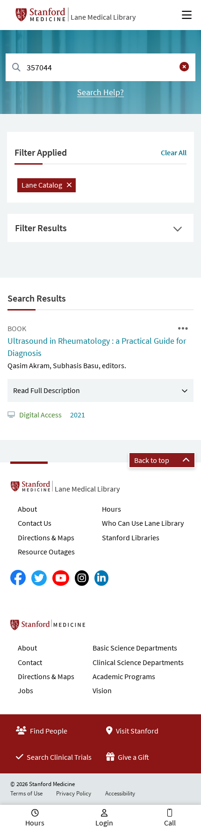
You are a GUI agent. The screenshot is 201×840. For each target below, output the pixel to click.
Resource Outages (46, 551)
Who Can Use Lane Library (143, 523)
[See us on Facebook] (18, 578)
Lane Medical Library (103, 17)
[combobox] (100, 67)
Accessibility (120, 793)
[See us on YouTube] (60, 578)
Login (104, 822)
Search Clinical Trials (58, 757)
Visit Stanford (136, 730)
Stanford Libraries (130, 537)
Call (170, 822)
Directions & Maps (46, 537)
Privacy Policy (73, 793)
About (27, 509)
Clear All (174, 152)
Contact (30, 662)
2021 (77, 414)
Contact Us (34, 523)
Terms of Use (26, 793)
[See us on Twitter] (39, 578)
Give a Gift (132, 757)
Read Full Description (46, 390)
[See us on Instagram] (82, 578)
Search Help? (100, 92)
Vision (102, 690)
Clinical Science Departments (138, 662)
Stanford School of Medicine (101, 627)
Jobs (25, 690)
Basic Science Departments (135, 647)
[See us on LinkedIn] (101, 578)
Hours (111, 509)
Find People (48, 730)
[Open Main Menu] (186, 15)
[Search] (16, 68)
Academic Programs (124, 676)
